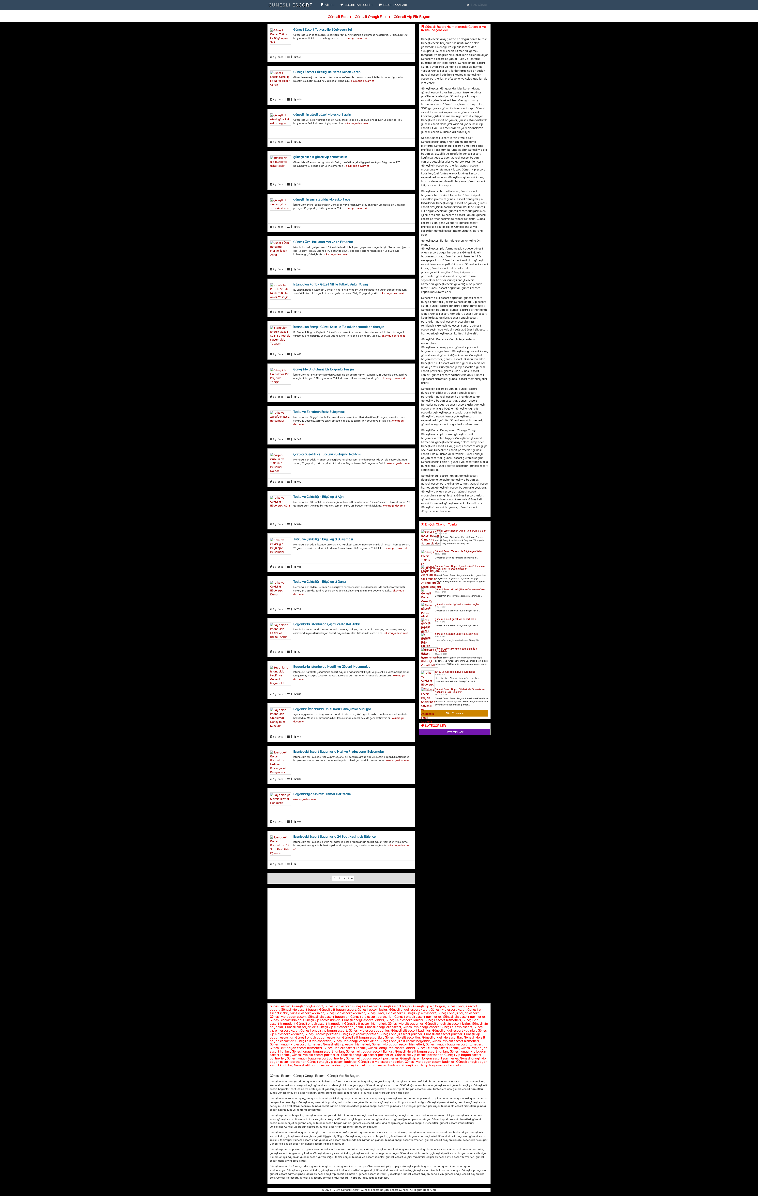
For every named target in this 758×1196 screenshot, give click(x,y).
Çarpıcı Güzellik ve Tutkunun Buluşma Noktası (327, 454)
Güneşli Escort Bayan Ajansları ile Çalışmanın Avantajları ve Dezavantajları (460, 567)
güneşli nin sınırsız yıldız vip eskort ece (321, 199)
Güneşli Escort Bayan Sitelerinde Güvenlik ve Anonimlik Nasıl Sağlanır (460, 690)
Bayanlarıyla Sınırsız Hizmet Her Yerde (322, 794)
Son (350, 878)
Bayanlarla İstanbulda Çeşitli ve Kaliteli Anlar (326, 624)
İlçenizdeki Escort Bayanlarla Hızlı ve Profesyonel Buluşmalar (338, 751)
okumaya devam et (355, 38)
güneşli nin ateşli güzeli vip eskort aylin (322, 114)
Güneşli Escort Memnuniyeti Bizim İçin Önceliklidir (456, 650)
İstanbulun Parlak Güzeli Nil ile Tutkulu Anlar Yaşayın (331, 284)
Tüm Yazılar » (454, 713)
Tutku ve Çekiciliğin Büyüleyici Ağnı (318, 497)
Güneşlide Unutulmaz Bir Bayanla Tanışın (323, 369)
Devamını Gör (454, 732)
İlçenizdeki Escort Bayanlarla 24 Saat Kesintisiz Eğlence (334, 836)
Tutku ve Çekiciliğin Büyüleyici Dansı (319, 582)
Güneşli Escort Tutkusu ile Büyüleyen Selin (323, 29)
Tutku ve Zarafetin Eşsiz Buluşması (319, 412)
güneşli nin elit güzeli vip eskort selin (320, 157)
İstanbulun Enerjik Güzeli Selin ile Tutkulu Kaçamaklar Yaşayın (338, 327)
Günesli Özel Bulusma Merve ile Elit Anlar (323, 242)
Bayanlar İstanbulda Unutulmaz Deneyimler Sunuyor (332, 709)
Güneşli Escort (290, 5)
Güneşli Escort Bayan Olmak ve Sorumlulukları (460, 530)
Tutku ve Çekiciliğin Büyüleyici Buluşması (323, 539)
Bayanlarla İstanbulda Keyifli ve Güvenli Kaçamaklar (332, 667)
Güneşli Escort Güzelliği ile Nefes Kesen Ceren (326, 72)
